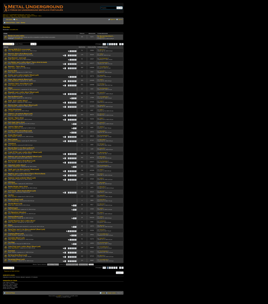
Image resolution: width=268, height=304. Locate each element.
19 (72, 115)
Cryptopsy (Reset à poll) (16, 233)
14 (73, 136)
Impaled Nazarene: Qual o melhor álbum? (21, 221)
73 (68, 175)
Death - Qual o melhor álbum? (18, 101)
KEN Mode (11, 182)
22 (70, 102)
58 (70, 68)
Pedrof (14, 175)
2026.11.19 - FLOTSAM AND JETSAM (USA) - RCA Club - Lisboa (18, 14)
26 (73, 81)
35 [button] (120, 44)
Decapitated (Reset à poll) (16, 259)
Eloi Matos (102, 84)
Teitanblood (12, 143)
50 (70, 171)
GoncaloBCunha (14, 29)
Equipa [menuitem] (103, 293)
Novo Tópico (8, 44)
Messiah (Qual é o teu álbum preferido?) (21, 148)
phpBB (59, 295)
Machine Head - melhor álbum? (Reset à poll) (22, 105)
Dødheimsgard (13, 208)
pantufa (13, 132)
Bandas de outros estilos (16, 36)
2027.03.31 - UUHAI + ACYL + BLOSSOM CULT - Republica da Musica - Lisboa (22, 15)
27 (75, 81)
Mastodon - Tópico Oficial (16, 66)
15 (75, 136)
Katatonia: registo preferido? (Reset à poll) (22, 178)
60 (73, 68)
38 (73, 85)
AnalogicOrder (16, 166)
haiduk (12, 110)
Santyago (14, 239)
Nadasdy (14, 85)
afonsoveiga (15, 123)
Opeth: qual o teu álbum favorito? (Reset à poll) (23, 169)
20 (73, 115)
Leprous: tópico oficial (15, 126)
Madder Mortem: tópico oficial (18, 186)
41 (70, 64)
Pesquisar (118, 8)
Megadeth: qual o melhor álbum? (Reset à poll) (23, 92)
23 (68, 81)
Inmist (13, 192)
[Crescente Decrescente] (83, 264)
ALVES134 (102, 221)
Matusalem (102, 186)
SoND (13, 170)
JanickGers (15, 63)
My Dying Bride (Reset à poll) (17, 255)
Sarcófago (11, 242)
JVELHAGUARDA (16, 50)
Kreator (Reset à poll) (15, 135)
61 (75, 68)
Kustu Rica (102, 199)
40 (68, 64)
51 (72, 171)
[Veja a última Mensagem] (105, 37)
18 (70, 115)
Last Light (14, 115)
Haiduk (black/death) (14, 109)
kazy (13, 205)
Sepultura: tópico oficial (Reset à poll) (20, 83)
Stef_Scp (14, 162)
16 (75, 192)
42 (72, 64)
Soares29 (101, 71)
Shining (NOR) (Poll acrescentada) (19, 49)
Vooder (101, 79)
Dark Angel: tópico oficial (16, 122)
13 (72, 136)
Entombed (11, 251)
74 (70, 175)
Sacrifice (11, 195)
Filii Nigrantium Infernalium (17, 212)
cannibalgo (14, 55)
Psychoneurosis (103, 58)
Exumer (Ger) (12, 71)
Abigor (10, 88)
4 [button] (114, 44)
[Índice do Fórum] (33, 12)
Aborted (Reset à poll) (15, 203)
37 (72, 85)
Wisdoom (14, 218)
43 (73, 64)
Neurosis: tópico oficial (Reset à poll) (20, 53)
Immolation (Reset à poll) (16, 238)
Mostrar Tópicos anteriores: (40, 264)
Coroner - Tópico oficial (16, 118)
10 (72, 55)
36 (70, 85)
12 (75, 55)
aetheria (101, 126)
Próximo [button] (123, 44)
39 (75, 85)
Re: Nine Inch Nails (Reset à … (105, 36)
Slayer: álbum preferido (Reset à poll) (20, 79)
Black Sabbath (12, 139)
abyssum (101, 37)
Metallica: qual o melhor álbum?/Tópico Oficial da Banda (26, 173)
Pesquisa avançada (121, 8)
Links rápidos (9, 19)
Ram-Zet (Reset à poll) (15, 96)
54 (72, 94)
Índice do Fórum (10, 22)
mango (13, 68)
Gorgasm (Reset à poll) (15, 199)
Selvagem (101, 144)
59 (72, 68)
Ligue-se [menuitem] (120, 19)
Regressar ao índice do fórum (11, 271)
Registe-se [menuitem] (112, 19)
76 (73, 175)
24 (70, 81)
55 (73, 94)
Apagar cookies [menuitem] (112, 293)
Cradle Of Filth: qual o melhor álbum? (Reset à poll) (25, 152)
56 (75, 94)
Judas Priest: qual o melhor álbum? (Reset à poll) (24, 246)
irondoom (14, 119)
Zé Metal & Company (15, 140)
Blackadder (102, 131)
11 (73, 55)
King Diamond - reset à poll (17, 58)
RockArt (14, 106)
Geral (17, 22)
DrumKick (14, 235)
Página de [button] (104, 44)
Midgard (14, 230)
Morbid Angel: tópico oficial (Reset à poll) (21, 161)
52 (68, 94)
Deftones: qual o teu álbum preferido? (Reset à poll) (25, 156)
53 (70, 94)
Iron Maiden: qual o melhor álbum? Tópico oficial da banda (27, 62)
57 (68, 68)
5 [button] (116, 44)
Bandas (23, 22)
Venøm (13, 59)
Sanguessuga (15, 200)
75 (72, 175)
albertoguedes (103, 152)
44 (75, 64)
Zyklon (101, 54)
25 (72, 81)
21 (68, 102)
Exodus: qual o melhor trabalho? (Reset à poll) (23, 75)
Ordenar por (62, 264)
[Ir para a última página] (105, 49)
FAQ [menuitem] (16, 19)
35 (68, 85)
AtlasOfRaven (15, 80)
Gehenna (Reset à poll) (15, 216)
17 (68, 115)
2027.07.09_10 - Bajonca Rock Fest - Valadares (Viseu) (16, 17)
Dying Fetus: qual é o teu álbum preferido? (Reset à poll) (26, 229)
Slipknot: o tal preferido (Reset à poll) (20, 113)
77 (75, 175)
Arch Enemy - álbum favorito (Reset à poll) (22, 191)
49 (68, 171)
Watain (10, 225)
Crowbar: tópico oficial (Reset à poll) (20, 131)
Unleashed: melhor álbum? (17, 165)
